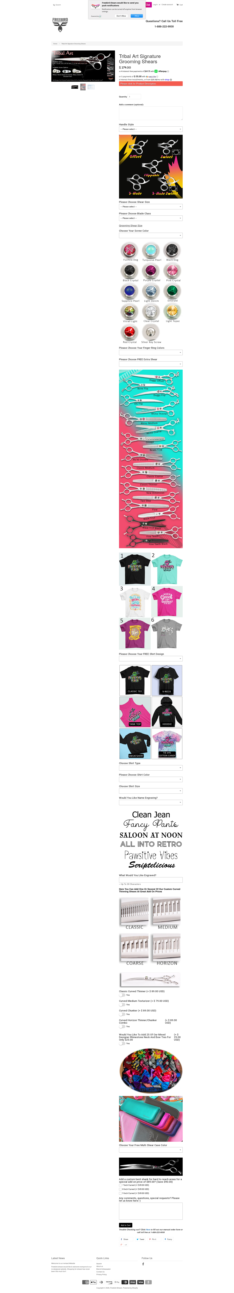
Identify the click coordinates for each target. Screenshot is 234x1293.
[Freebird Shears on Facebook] (143, 1264)
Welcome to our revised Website (63, 1263)
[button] (151, 76)
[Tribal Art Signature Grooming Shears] (75, 87)
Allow (137, 16)
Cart (181, 5)
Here (148, 1229)
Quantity (123, 96)
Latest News (58, 1258)
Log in (155, 4)
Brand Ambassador (103, 1269)
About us (99, 1266)
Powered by (95, 16)
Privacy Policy (101, 1274)
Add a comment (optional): (131, 104)
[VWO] (102, 16)
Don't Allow (121, 16)
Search (99, 1263)
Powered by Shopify (130, 1288)
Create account (167, 4)
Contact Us (100, 1271)
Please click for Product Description (138, 83)
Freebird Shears (116, 1288)
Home (55, 44)
